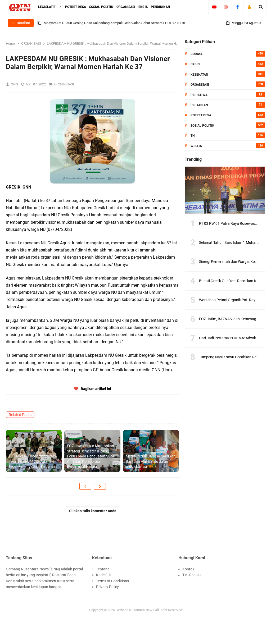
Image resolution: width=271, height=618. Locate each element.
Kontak (188, 569)
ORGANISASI (64, 84)
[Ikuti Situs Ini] (249, 7)
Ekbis (195, 64)
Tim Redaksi (192, 575)
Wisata (196, 146)
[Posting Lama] (100, 486)
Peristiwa (199, 95)
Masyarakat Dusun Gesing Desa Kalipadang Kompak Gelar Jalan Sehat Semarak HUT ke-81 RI (114, 23)
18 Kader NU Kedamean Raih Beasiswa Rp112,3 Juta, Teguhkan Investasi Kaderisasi (33, 461)
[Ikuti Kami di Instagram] (226, 7)
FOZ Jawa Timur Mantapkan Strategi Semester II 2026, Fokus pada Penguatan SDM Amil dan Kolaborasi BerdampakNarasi (90, 456)
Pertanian (199, 105)
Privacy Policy (107, 587)
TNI (193, 136)
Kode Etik (103, 575)
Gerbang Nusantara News (135, 610)
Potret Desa (201, 115)
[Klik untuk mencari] (261, 7)
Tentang (103, 569)
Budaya (196, 54)
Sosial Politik (202, 125)
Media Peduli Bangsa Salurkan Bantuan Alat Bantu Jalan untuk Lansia (150, 461)
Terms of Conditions (112, 581)
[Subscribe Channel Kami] (214, 7)
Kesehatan (199, 74)
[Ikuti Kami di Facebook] (237, 7)
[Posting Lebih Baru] (85, 486)
